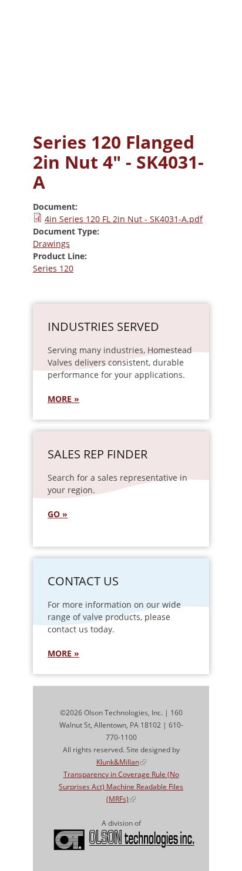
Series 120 (53, 268)
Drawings (51, 243)
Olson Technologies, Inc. (123, 839)
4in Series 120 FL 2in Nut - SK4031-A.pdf (124, 219)
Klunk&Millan (121, 762)
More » (63, 653)
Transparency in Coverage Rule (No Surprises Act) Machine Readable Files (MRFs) (121, 786)
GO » (58, 514)
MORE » (63, 398)
